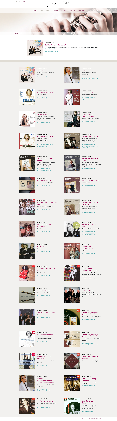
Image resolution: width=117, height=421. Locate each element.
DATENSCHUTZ (91, 419)
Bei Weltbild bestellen (42, 146)
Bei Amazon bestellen (50, 51)
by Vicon (99, 419)
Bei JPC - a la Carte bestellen (89, 78)
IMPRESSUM (83, 419)
